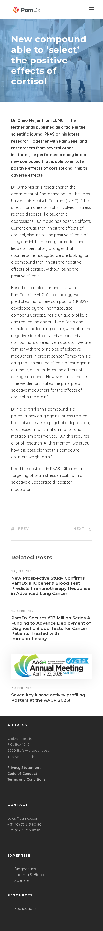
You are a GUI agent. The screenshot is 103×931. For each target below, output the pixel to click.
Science (21, 880)
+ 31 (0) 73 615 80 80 (25, 824)
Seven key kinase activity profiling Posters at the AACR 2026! (48, 697)
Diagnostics (25, 868)
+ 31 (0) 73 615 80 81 (24, 830)
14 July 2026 (22, 571)
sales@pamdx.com (24, 818)
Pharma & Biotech (31, 874)
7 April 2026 (22, 688)
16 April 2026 (23, 611)
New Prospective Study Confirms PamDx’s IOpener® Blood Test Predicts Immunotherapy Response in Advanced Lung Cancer (50, 585)
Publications (25, 908)
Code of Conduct (22, 773)
